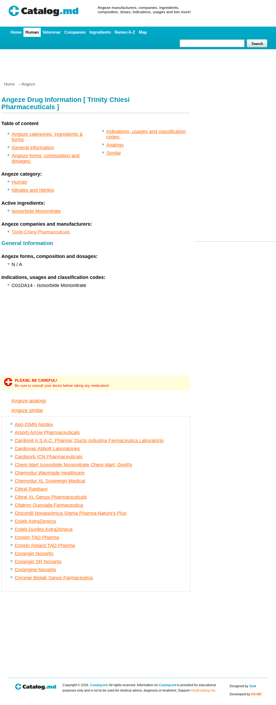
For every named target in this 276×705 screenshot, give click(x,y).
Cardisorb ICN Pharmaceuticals (48, 456)
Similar (113, 153)
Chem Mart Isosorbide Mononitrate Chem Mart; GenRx (73, 464)
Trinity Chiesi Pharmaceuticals (41, 232)
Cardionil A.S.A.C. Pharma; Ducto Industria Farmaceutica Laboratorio (89, 440)
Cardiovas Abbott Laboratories (47, 448)
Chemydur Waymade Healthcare (50, 473)
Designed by (243, 686)
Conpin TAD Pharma (37, 537)
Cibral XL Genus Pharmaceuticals (51, 497)
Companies (75, 32)
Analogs (115, 145)
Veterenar (52, 32)
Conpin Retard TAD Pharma (45, 545)
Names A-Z (125, 32)
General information (33, 147)
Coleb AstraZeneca (35, 521)
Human (32, 32)
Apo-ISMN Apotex (34, 424)
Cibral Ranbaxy (31, 489)
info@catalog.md (202, 690)
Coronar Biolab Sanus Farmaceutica (54, 577)
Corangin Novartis (34, 553)
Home (16, 32)
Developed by (246, 694)
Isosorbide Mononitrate (36, 211)
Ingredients (100, 32)
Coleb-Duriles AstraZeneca (44, 529)
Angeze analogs (28, 400)
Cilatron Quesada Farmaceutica (49, 505)
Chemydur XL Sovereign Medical (50, 481)
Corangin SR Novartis (38, 561)
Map (143, 32)
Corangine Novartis (35, 569)
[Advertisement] (138, 63)
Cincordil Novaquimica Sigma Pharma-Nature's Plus (70, 513)
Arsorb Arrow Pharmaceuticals (47, 432)
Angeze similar (27, 410)
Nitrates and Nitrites (33, 190)
